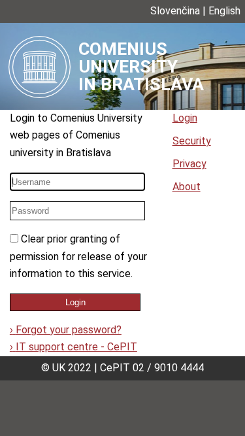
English (224, 11)
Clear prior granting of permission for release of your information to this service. (78, 256)
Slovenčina (175, 11)
